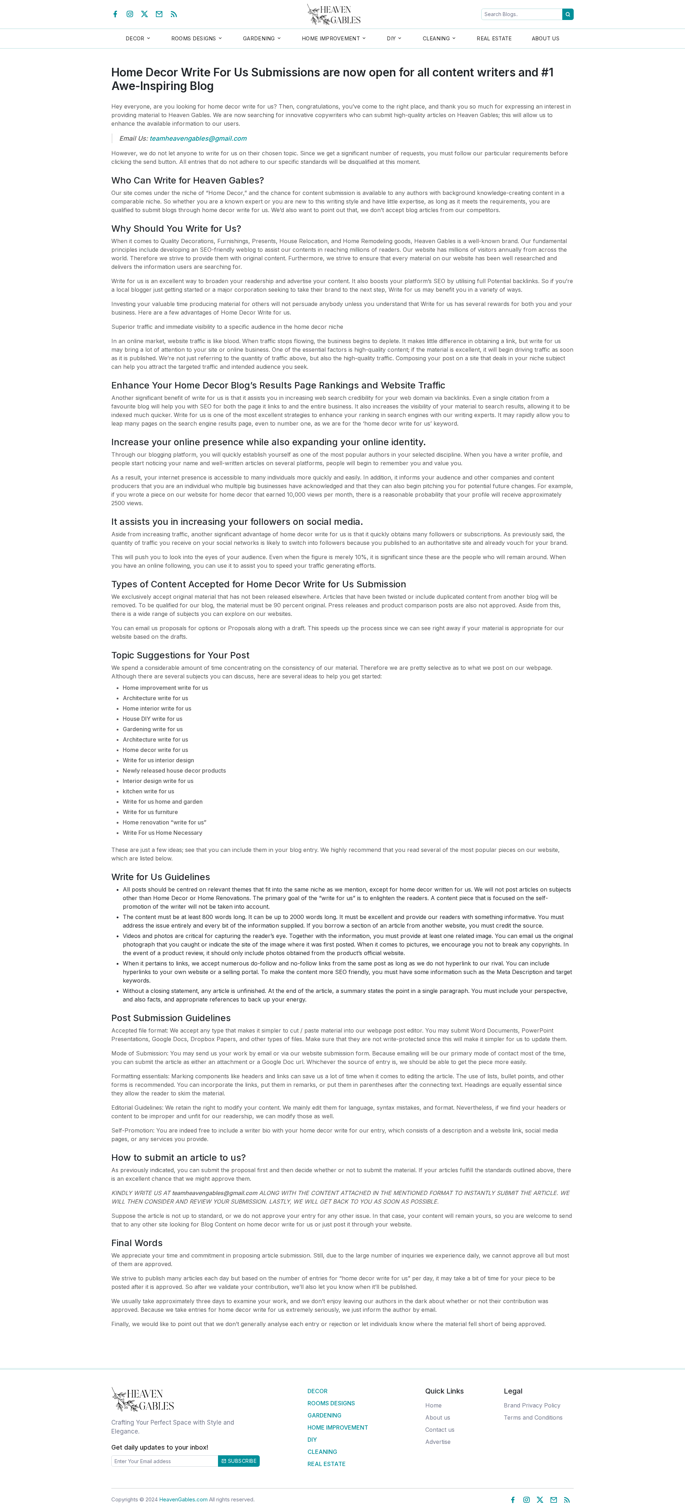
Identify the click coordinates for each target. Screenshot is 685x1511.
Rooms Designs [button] (193, 38)
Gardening (324, 1415)
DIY (312, 1439)
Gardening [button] (259, 38)
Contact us (440, 1429)
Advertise (438, 1441)
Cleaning (322, 1451)
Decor (318, 1391)
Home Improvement (338, 1427)
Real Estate (494, 38)
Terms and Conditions (533, 1417)
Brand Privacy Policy (532, 1405)
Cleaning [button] (436, 38)
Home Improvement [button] (331, 38)
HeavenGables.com (183, 1499)
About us (437, 1417)
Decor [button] (135, 38)
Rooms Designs (331, 1403)
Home (433, 1405)
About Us (545, 38)
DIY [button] (391, 38)
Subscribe (241, 1461)
